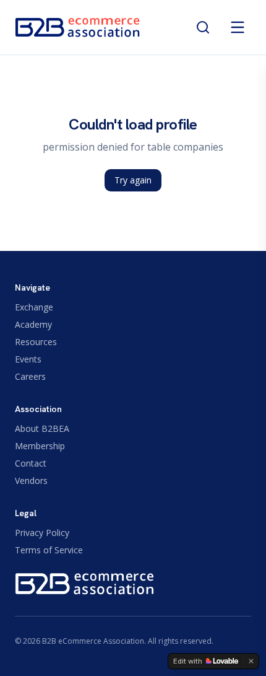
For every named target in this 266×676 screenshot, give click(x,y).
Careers (30, 376)
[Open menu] (237, 27)
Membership (40, 446)
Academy (33, 324)
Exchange (34, 307)
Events (28, 359)
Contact (30, 463)
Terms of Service (49, 550)
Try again (133, 180)
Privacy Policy (42, 532)
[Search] (203, 27)
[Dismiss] (251, 661)
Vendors (31, 480)
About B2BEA (42, 428)
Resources (36, 342)
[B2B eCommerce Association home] (77, 27)
